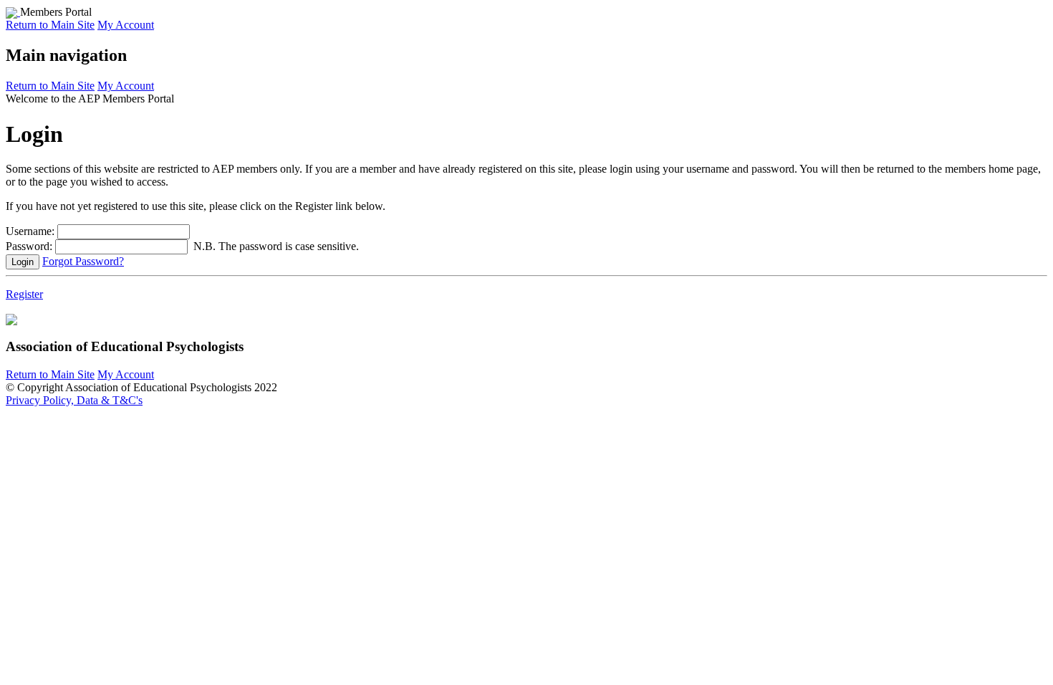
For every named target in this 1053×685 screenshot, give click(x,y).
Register (24, 294)
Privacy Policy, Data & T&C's (74, 400)
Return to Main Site (50, 25)
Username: (30, 231)
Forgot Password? (83, 261)
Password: (29, 246)
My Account (125, 25)
